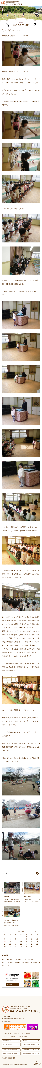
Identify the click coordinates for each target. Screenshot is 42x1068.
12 (5, 941)
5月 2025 (21, 931)
